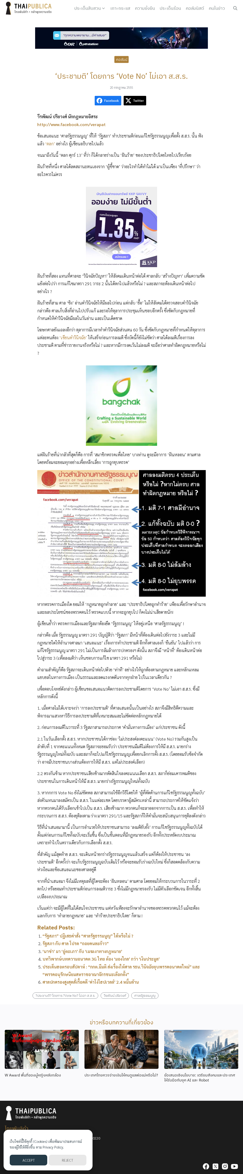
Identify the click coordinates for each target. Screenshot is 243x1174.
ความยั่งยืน (145, 8)
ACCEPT (29, 1160)
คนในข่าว (217, 8)
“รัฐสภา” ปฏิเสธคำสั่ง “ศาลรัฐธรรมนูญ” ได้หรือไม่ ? (87, 935)
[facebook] (206, 1166)
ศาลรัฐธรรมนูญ (145, 995)
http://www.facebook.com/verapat (71, 124)
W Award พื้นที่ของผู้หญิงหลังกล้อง (33, 1075)
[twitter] (215, 1166)
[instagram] (225, 1166)
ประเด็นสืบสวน (87, 8)
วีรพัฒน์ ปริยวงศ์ (115, 995)
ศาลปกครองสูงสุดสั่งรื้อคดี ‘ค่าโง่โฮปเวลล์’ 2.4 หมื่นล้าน (90, 982)
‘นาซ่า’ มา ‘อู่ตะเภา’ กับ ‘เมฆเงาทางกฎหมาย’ (82, 951)
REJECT (67, 1160)
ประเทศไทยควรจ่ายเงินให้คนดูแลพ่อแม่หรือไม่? (121, 1075)
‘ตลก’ (50, 143)
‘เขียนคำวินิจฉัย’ (73, 337)
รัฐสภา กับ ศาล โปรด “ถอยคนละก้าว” (75, 943)
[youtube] (234, 1166)
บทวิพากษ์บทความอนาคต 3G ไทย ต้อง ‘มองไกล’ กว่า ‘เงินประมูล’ (101, 959)
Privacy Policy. (53, 1147)
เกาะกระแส (120, 8)
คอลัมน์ (121, 59)
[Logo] (30, 8)
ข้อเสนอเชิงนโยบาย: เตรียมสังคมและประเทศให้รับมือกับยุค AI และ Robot (199, 1077)
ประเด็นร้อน (170, 8)
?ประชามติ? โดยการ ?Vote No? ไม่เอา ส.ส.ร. (65, 995)
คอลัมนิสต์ (195, 8)
